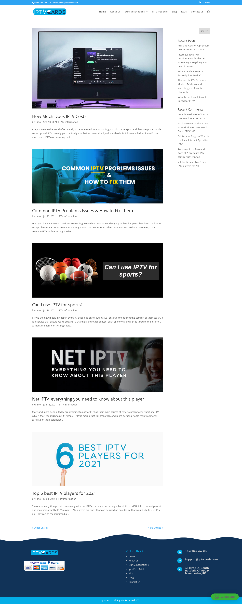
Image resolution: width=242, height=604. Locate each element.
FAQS (131, 577)
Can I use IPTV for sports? (57, 305)
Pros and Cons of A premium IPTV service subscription (191, 153)
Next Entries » (155, 527)
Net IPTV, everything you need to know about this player (88, 399)
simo (38, 121)
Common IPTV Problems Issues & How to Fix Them (82, 210)
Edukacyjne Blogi (187, 136)
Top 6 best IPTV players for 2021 (64, 493)
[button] (225, 596)
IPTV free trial (160, 12)
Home (102, 12)
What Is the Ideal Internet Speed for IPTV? (193, 140)
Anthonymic (184, 149)
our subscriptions (135, 12)
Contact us (134, 581)
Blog (174, 12)
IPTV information (69, 121)
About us (133, 560)
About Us (115, 12)
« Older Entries (40, 527)
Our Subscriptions (139, 564)
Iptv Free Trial (136, 569)
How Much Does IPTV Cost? (59, 116)
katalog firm (184, 162)
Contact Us (197, 12)
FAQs (184, 12)
